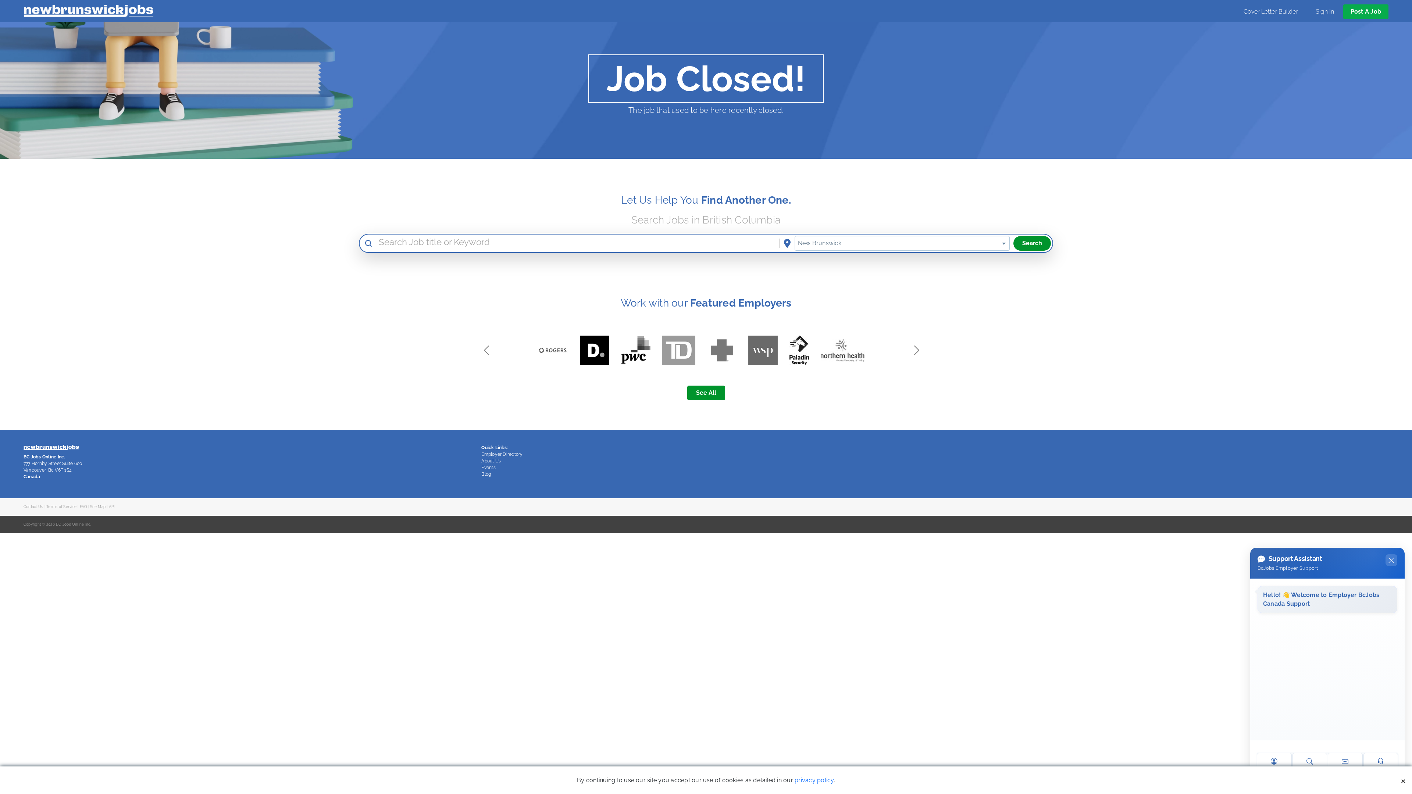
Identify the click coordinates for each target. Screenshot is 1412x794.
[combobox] (902, 243)
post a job (1366, 11)
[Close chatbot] (1391, 560)
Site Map (98, 506)
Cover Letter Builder (1271, 11)
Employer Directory (502, 454)
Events (488, 467)
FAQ (83, 506)
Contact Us (33, 506)
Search (1032, 243)
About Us (491, 461)
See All (706, 392)
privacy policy (814, 780)
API (112, 506)
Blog (486, 474)
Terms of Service (61, 506)
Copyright (32, 524)
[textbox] (902, 243)
